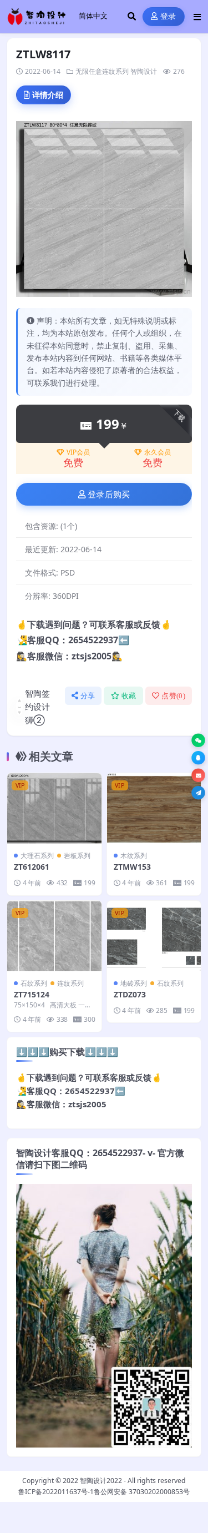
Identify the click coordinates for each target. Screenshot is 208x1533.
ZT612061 (31, 866)
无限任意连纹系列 (102, 71)
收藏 (128, 696)
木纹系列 (133, 855)
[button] (198, 741)
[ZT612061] (54, 808)
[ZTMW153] (154, 808)
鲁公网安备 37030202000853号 (142, 1491)
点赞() (173, 696)
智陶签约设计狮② (37, 706)
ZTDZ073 (130, 994)
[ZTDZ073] (154, 936)
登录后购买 (109, 494)
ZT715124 (31, 994)
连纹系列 (70, 983)
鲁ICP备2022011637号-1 (56, 1491)
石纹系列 (34, 983)
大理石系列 (37, 855)
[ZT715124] (54, 936)
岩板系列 (77, 855)
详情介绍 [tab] (47, 94)
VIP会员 (78, 452)
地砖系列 (133, 983)
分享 (87, 696)
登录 (168, 16)
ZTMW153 (132, 866)
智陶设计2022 (101, 1480)
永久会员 (157, 452)
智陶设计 (143, 71)
